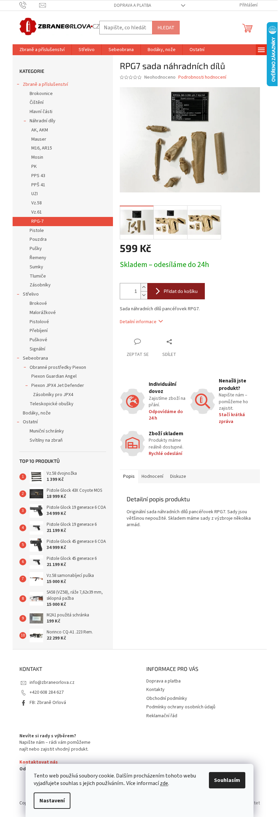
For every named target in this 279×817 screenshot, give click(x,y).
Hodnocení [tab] (152, 476)
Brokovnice (41, 93)
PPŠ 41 (38, 185)
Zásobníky (40, 285)
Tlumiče (38, 276)
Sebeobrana (35, 358)
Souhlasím (227, 780)
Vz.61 (36, 212)
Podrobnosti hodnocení (202, 77)
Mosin (37, 157)
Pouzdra (38, 239)
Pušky (36, 248)
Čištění (37, 102)
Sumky (36, 267)
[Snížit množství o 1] (144, 295)
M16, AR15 (41, 148)
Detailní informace (138, 321)
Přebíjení (39, 330)
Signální (37, 349)
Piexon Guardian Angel (54, 376)
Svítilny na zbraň (46, 440)
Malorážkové (43, 312)
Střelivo (31, 294)
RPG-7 (37, 221)
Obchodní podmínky (166, 698)
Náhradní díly (42, 120)
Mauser (38, 139)
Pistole (37, 230)
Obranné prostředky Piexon (58, 367)
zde (164, 783)
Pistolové (39, 321)
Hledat (166, 27)
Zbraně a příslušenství (45, 84)
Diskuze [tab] (178, 476)
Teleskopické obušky (51, 403)
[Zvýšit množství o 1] (144, 287)
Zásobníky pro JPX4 (53, 394)
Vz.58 (36, 203)
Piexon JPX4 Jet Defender (57, 385)
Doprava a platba (132, 5)
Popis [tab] (129, 476)
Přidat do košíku (181, 291)
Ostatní (30, 422)
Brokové (38, 303)
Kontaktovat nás (38, 762)
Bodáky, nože (37, 413)
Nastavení (52, 800)
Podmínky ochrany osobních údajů (180, 707)
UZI (34, 193)
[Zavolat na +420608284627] (29, 5)
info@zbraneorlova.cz (52, 682)
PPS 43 (38, 175)
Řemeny (38, 257)
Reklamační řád (161, 715)
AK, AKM (39, 130)
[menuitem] (42, 49)
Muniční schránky (47, 431)
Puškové (38, 339)
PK (34, 166)
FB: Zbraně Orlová (48, 702)
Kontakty (155, 689)
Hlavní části (41, 111)
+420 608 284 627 (47, 692)
